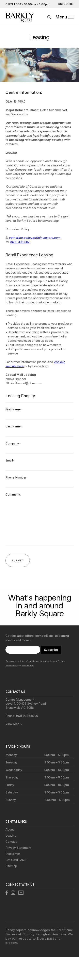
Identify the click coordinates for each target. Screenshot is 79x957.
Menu (61, 17)
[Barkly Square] (21, 17)
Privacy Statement (18, 848)
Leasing (10, 835)
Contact (11, 842)
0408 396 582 (20, 242)
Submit (74, 22)
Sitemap (11, 866)
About (9, 829)
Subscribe (66, 3)
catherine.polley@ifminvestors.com (35, 238)
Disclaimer (28, 665)
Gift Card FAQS (15, 860)
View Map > (13, 724)
